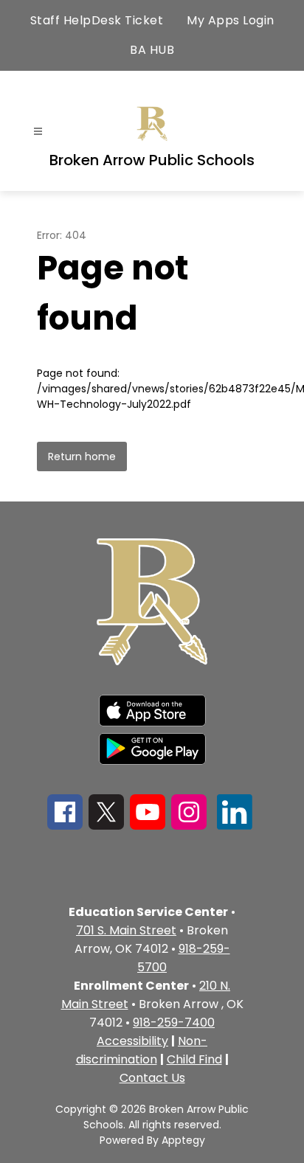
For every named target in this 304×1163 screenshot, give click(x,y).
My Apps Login (230, 20)
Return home (82, 456)
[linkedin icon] (234, 825)
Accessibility (132, 1040)
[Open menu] (38, 131)
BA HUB (152, 49)
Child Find (194, 1059)
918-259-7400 (174, 1022)
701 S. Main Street (126, 930)
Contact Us (152, 1077)
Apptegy (183, 1140)
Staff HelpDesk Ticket (97, 20)
